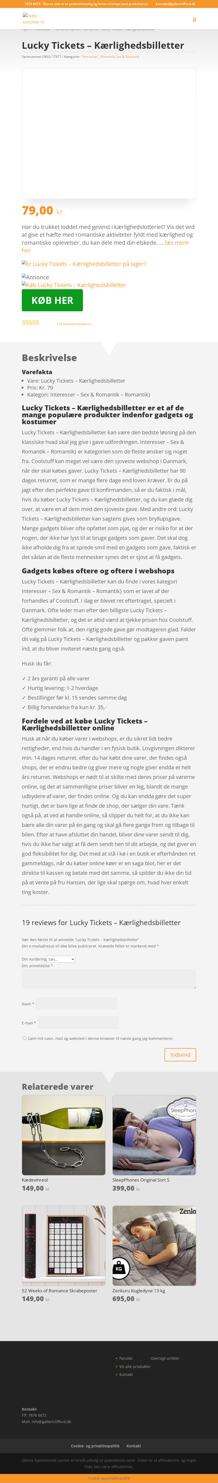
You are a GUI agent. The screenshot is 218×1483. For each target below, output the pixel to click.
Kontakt (126, 1374)
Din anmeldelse (37, 965)
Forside (125, 1358)
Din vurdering (34, 959)
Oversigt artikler (165, 1358)
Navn (28, 1003)
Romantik (108, 56)
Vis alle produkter (135, 1366)
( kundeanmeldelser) (74, 323)
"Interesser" (90, 56)
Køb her (52, 300)
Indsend (180, 1054)
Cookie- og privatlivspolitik (95, 1445)
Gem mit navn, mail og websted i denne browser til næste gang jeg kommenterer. (101, 1038)
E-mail (29, 1023)
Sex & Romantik (127, 56)
